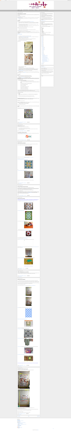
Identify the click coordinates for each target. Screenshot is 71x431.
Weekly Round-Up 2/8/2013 (21, 279)
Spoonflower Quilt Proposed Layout (45, 61)
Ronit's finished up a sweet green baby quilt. (21, 354)
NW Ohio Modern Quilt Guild (20, 70)
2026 (42, 36)
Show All (53, 428)
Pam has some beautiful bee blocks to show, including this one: (23, 159)
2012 (42, 63)
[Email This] (25, 268)
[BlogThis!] (27, 130)
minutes (21, 276)
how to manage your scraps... (30, 307)
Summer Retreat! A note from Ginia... (23, 186)
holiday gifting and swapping (20, 427)
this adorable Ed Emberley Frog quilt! (21, 210)
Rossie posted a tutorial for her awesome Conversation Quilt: (22, 170)
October (43, 48)
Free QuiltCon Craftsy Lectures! (22, 132)
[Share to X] (27, 365)
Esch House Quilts (19, 425)
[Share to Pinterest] (29, 130)
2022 (42, 39)
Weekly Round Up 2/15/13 (21, 198)
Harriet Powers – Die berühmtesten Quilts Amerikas (21, 422)
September (43, 49)
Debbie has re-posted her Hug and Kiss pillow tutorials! (28, 230)
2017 (42, 43)
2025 (42, 37)
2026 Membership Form (43, 20)
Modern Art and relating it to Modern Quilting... (27, 237)
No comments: (25, 195)
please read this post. (32, 21)
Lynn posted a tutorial (19, 346)
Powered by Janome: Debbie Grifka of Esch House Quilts (28, 157)
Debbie (18, 307)
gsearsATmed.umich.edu (30, 192)
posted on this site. (22, 77)
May (42, 52)
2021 (42, 40)
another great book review (21, 239)
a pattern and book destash (25, 238)
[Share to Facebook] (28, 130)
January (43, 62)
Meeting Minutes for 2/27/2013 (22, 13)
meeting (19, 276)
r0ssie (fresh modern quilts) (20, 423)
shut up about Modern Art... (22, 158)
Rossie (24, 285)
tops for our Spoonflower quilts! (32, 285)
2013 (42, 46)
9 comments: (24, 413)
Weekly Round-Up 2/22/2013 (44, 57)
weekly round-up (20, 183)
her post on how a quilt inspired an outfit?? (25, 229)
